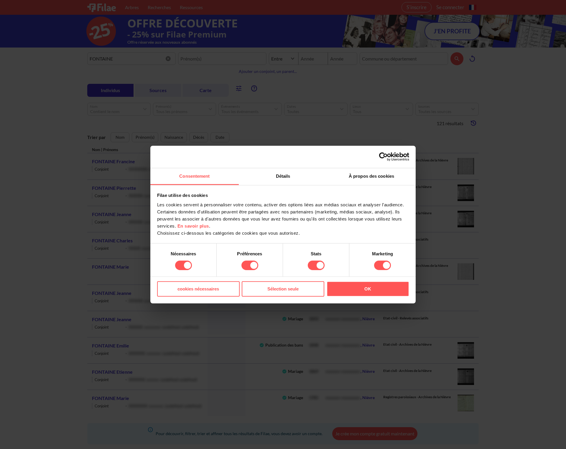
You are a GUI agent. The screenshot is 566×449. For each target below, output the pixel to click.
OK (367, 288)
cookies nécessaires (198, 288)
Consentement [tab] (194, 175)
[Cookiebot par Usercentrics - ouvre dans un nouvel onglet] (383, 156)
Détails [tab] (283, 175)
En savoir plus (193, 225)
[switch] (249, 265)
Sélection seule (283, 288)
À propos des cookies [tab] (371, 175)
